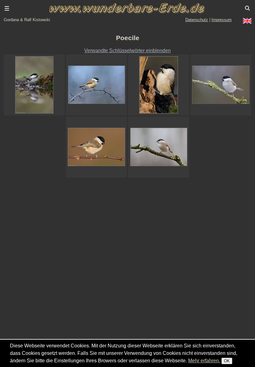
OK (227, 361)
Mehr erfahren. (204, 360)
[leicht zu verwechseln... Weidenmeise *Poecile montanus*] (34, 84)
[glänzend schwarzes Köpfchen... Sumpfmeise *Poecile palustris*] (220, 84)
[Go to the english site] (247, 21)
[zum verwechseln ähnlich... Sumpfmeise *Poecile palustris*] (158, 147)
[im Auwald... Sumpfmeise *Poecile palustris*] (96, 84)
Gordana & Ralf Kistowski (27, 19)
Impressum (221, 19)
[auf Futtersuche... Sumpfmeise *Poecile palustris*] (158, 84)
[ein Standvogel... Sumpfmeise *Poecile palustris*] (96, 147)
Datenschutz (196, 19)
